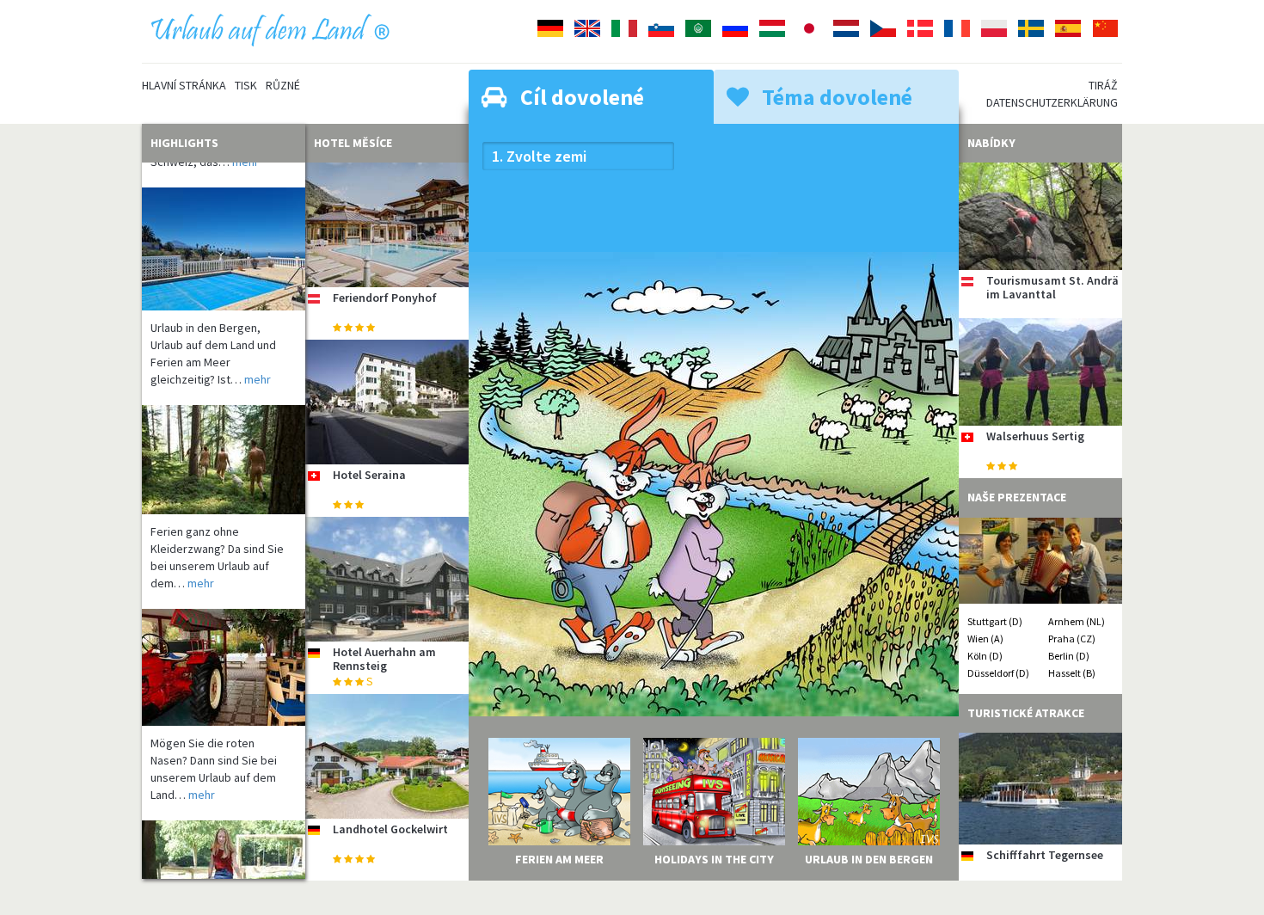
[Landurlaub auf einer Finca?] (223, 224)
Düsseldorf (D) (998, 672)
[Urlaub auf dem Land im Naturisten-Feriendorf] (223, 435)
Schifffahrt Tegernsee (1044, 855)
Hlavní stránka (184, 85)
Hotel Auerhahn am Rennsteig (384, 658)
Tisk (246, 85)
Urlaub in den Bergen (869, 859)
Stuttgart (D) (994, 621)
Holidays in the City (714, 859)
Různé (283, 85)
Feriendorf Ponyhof (385, 297)
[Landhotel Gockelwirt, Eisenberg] (387, 756)
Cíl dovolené (580, 97)
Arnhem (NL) (1076, 621)
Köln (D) (985, 655)
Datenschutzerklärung (1052, 102)
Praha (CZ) (1071, 638)
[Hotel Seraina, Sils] (387, 402)
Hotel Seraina (369, 474)
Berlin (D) (1068, 655)
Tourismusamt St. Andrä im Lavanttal (1052, 287)
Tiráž (1103, 85)
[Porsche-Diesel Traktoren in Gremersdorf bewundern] (223, 643)
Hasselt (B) (1071, 672)
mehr (257, 355)
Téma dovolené (835, 97)
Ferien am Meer (559, 859)
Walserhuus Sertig (1035, 436)
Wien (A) (985, 638)
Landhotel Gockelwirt (390, 829)
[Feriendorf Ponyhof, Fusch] (387, 225)
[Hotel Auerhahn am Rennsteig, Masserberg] (387, 579)
